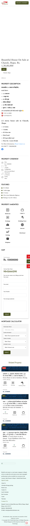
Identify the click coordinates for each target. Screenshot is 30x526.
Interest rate (7, 344)
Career (2, 496)
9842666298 (10, 271)
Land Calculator (5, 492)
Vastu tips (3, 498)
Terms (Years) (7, 338)
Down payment (7, 332)
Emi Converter (4, 494)
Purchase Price (7, 326)
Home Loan (4, 487)
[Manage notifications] (27, 523)
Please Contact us (20, 144)
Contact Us (3, 489)
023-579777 (8, 506)
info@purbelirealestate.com (12, 510)
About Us (3, 483)
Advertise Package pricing (7, 485)
